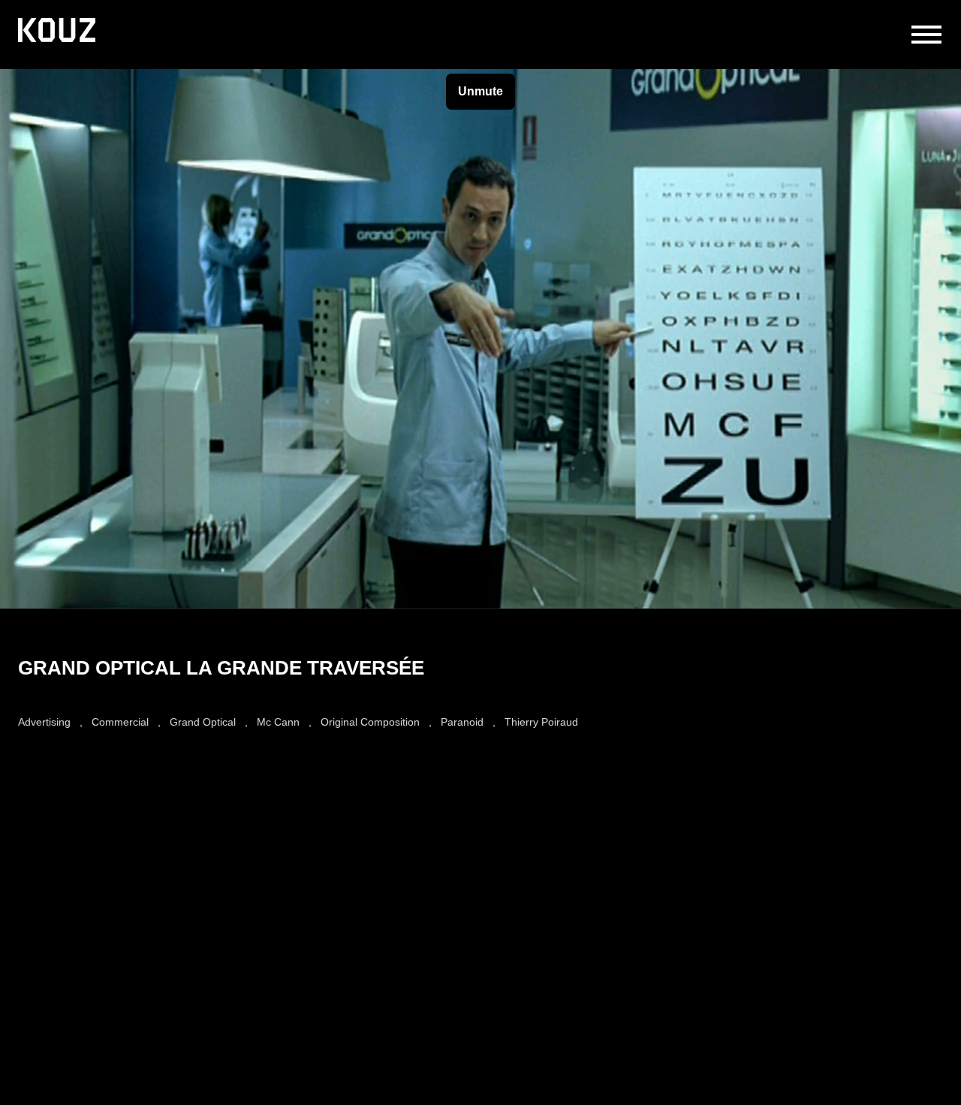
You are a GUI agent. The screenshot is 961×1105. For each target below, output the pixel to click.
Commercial (120, 722)
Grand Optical (203, 722)
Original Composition (370, 722)
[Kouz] (56, 31)
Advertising (44, 722)
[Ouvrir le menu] (926, 34)
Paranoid (462, 722)
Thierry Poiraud (541, 722)
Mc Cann (278, 722)
